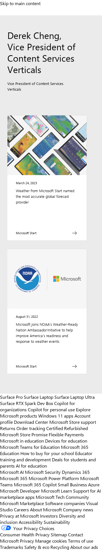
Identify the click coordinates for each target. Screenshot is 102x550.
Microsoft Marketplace (22, 503)
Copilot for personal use (51, 409)
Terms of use (80, 540)
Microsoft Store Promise (24, 434)
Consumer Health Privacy (25, 534)
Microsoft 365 (13, 478)
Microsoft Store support (72, 422)
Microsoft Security (43, 472)
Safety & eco (36, 547)
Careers (21, 509)
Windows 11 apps (55, 415)
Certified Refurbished (67, 428)
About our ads (84, 547)
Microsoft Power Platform (54, 478)
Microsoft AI (12, 472)
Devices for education (66, 440)
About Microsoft (46, 509)
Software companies (65, 503)
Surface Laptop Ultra (74, 397)
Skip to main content (20, 3)
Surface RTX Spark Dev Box (26, 403)
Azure (93, 484)
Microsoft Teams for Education (30, 447)
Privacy (27, 540)
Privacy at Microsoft (19, 515)
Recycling (59, 547)
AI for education (31, 465)
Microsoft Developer (20, 490)
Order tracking (30, 428)
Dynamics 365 (76, 472)
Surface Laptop (38, 397)
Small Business (72, 484)
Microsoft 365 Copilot (35, 484)
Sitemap (59, 534)
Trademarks (11, 547)
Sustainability (57, 522)
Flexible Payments (66, 434)
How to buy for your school (47, 453)
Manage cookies (51, 540)
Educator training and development (46, 456)
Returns (7, 428)
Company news (78, 509)
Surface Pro (11, 397)
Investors (49, 515)
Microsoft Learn (56, 490)
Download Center (31, 422)
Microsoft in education (22, 440)
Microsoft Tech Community (62, 497)
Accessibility (30, 522)
